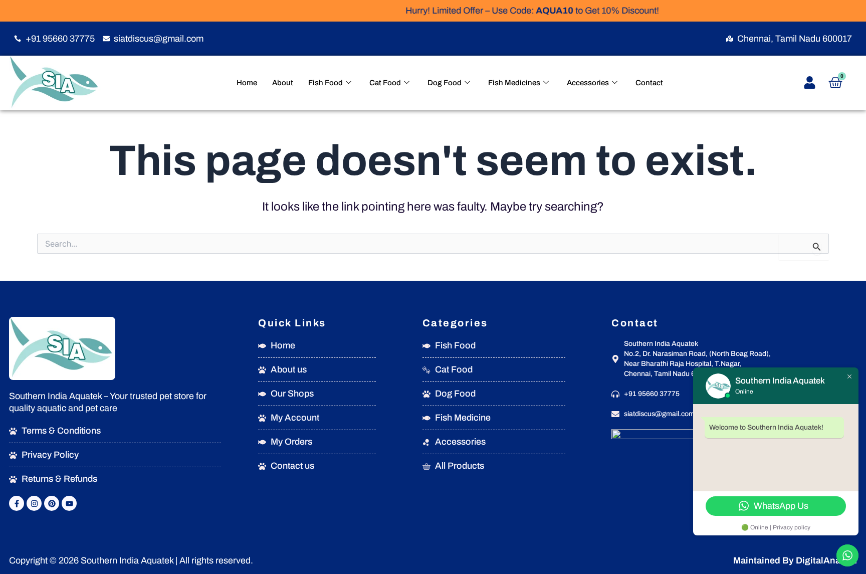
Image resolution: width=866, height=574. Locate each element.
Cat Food (385, 83)
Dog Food (444, 83)
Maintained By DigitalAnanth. (795, 560)
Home (247, 83)
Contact (649, 83)
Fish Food (325, 83)
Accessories (588, 83)
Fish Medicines (514, 83)
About (282, 83)
